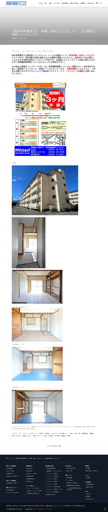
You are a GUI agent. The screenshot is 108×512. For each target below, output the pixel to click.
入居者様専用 (64, 3)
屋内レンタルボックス (16, 435)
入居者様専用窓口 (90, 484)
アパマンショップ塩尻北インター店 (54, 489)
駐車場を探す (10, 473)
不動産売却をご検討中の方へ (33, 493)
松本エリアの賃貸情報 (11, 480)
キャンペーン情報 (26, 51)
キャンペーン (14, 433)
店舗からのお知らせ (51, 494)
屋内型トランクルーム (27, 435)
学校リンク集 (69, 470)
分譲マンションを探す (32, 473)
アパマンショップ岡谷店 (52, 473)
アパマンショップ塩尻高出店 (53, 491)
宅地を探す (29, 468)
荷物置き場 (63, 435)
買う (46, 3)
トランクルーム (54, 433)
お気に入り (88, 493)
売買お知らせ (30, 481)
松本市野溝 (50, 435)
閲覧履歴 (88, 496)
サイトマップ (49, 509)
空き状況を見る (10, 490)
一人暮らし (71, 433)
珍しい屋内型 (57, 435)
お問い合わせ (90, 3)
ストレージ (25, 433)
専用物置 (91, 433)
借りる (41, 3)
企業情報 (82, 3)
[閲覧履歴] (100, 3)
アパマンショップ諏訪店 (52, 478)
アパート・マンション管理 (33, 488)
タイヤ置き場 (46, 433)
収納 (79, 433)
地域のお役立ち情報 (71, 468)
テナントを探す (10, 471)
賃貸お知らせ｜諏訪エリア (13, 476)
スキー (20, 433)
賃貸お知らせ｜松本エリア (49, 51)
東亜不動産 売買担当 (51, 468)
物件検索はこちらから (78, 69)
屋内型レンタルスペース (38, 435)
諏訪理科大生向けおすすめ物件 (73, 485)
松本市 (45, 435)
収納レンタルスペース (11, 487)
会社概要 (88, 468)
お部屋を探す (10, 468)
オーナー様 (56, 3)
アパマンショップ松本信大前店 (53, 486)
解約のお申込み (74, 3)
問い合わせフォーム (90, 498)
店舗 (50, 3)
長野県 (68, 435)
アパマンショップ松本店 (38, 71)
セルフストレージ (32, 433)
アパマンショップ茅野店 (52, 481)
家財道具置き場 (85, 433)
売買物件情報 (29, 466)
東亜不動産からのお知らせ (92, 470)
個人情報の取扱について (30, 509)
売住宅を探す (30, 471)
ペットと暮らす (70, 480)
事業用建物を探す (31, 478)
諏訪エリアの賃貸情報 (11, 466)
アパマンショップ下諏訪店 (52, 476)
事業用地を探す (30, 476)
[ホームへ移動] (6, 458)
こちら (71, 505)
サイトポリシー (41, 509)
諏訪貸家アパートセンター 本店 (19, 38)
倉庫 (76, 433)
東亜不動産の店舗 (49, 466)
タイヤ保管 (40, 433)
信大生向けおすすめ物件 (72, 482)
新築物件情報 (69, 477)
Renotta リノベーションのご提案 (34, 490)
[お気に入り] (97, 3)
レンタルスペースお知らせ (36, 51)
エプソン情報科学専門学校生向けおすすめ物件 (74, 489)
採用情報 (88, 477)
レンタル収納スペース (63, 433)
